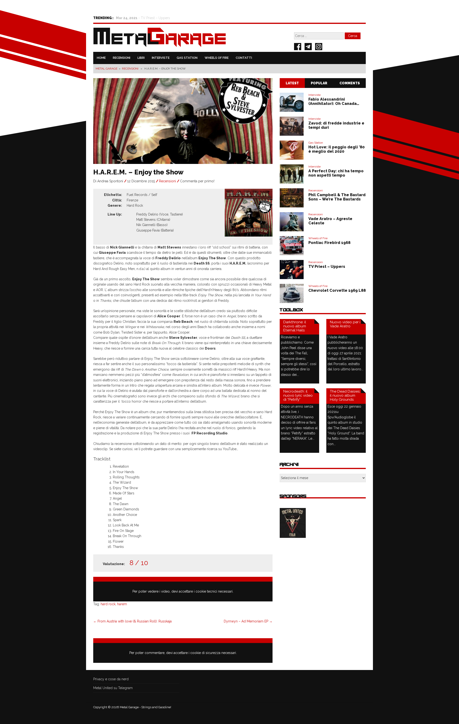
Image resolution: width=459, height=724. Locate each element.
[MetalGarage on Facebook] (297, 47)
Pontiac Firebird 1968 (329, 242)
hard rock (108, 604)
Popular (319, 83)
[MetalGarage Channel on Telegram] (308, 47)
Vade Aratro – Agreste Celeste (330, 220)
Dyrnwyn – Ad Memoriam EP (248, 621)
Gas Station (187, 57)
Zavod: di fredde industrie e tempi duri (336, 125)
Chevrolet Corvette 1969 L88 (337, 290)
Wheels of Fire (217, 57)
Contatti (244, 57)
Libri (141, 57)
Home (101, 57)
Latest (292, 83)
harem (122, 604)
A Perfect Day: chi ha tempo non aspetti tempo (336, 173)
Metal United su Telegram (113, 688)
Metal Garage (106, 68)
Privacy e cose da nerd (111, 679)
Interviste (160, 57)
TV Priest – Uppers (326, 266)
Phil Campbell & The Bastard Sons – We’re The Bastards (337, 197)
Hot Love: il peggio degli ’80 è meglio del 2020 (336, 149)
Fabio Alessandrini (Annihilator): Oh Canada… (333, 101)
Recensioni (121, 57)
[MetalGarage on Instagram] (318, 47)
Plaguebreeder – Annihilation (163, 18)
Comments (349, 83)
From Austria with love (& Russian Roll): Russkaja (132, 621)
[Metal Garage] (159, 38)
